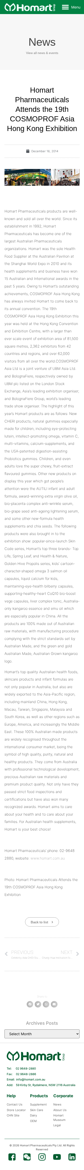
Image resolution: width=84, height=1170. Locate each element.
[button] (75, 7)
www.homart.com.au (47, 858)
